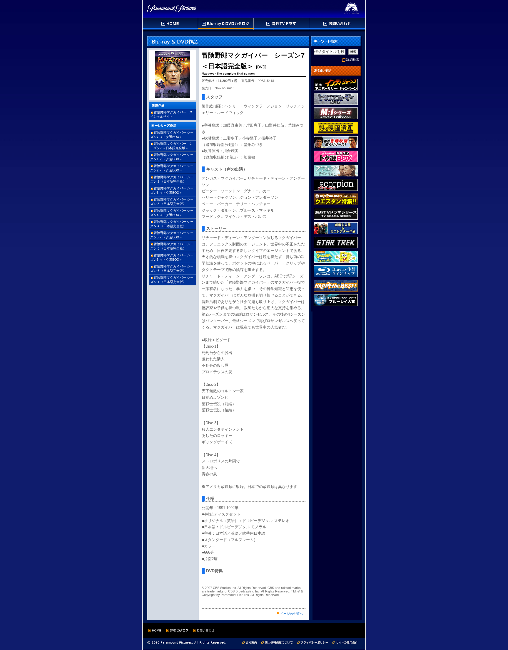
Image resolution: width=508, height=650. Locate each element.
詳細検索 (352, 59)
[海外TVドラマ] (282, 24)
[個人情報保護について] (279, 642)
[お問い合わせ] (337, 24)
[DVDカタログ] (226, 24)
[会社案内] (251, 642)
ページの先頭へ (291, 613)
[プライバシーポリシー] (314, 642)
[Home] (170, 24)
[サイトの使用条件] (345, 642)
